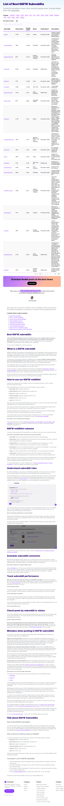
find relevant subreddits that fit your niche (28, 706)
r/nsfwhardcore (8, 167)
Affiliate (25, 788)
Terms (25, 790)
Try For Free (9, 791)
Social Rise (58, 784)
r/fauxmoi (12, 677)
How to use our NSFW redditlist (18, 319)
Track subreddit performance (17, 326)
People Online (28, 29)
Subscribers (19, 29)
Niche (35, 29)
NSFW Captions (40, 796)
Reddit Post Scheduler (41, 784)
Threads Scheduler (41, 788)
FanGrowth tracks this (35, 627)
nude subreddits (39, 422)
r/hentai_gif (7, 149)
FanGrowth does (16, 582)
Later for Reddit (59, 788)
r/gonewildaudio (8, 45)
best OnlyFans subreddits (23, 730)
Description (55, 29)
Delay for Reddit (59, 790)
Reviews (26, 786)
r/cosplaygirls (7, 212)
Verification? (45, 29)
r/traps (5, 156)
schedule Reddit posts (20, 771)
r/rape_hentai (7, 101)
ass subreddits (47, 422)
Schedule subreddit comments (17, 324)
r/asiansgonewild (8, 92)
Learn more (32, 283)
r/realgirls (6, 270)
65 (55, 273)
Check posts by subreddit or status (19, 327)
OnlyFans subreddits (29, 422)
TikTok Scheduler (40, 790)
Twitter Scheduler (40, 792)
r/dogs (11, 680)
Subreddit (7, 29)
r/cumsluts (6, 87)
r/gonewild (6, 69)
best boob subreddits (42, 416)
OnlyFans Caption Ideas (42, 797)
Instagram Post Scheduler (42, 786)
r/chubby (6, 230)
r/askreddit (12, 675)
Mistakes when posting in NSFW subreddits (21, 329)
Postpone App (59, 786)
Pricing (25, 784)
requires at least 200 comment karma (34, 664)
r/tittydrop (6, 119)
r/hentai (6, 34)
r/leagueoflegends (8, 57)
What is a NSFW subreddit (16, 317)
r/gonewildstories (8, 172)
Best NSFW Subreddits (41, 799)
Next (59, 273)
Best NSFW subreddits (15, 316)
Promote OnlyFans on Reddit (43, 801)
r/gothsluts (6, 163)
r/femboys (6, 81)
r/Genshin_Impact (8, 190)
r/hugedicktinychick (9, 139)
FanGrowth (15, 10)
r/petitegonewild (8, 254)
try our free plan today (17, 714)
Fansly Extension (40, 794)
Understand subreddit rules (17, 322)
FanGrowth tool (23, 478)
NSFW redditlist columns (16, 321)
